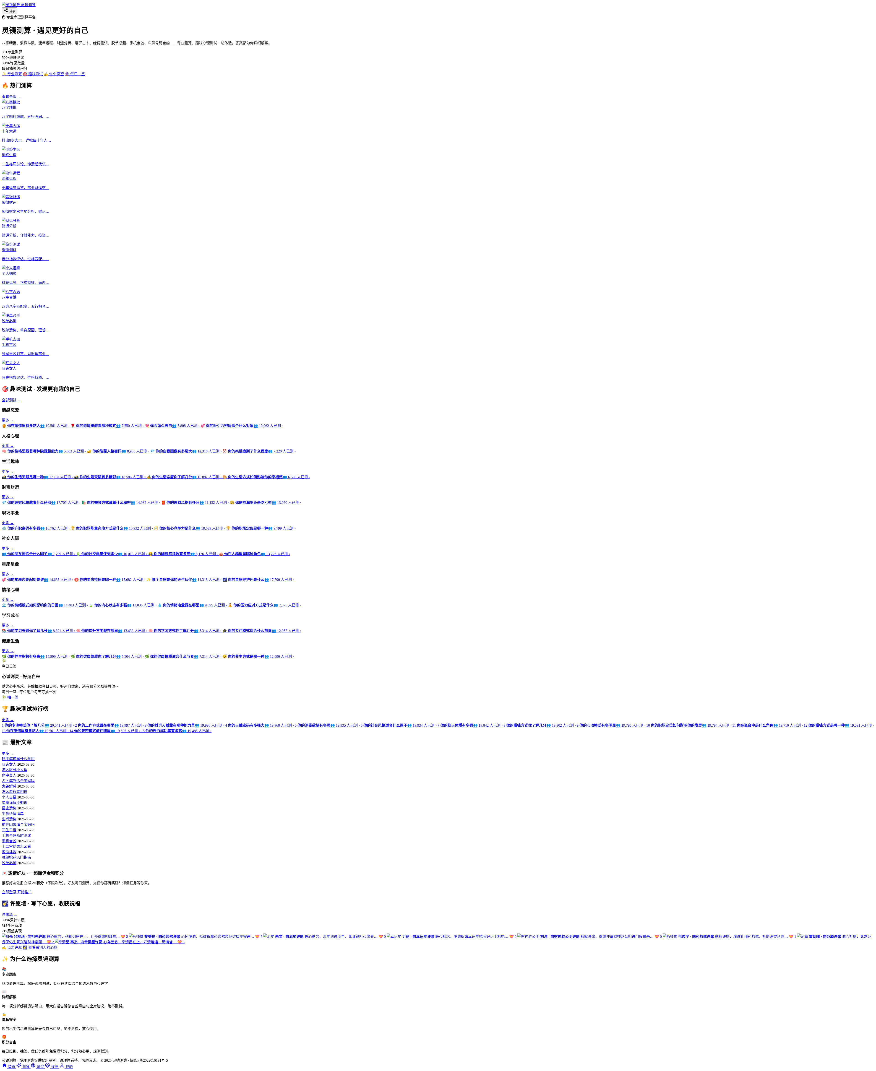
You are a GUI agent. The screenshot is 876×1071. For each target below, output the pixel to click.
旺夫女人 (9, 764)
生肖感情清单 (13, 814)
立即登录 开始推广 (17, 892)
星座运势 (9, 808)
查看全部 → (11, 97)
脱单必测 (9, 863)
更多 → (8, 420)
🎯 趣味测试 (33, 74)
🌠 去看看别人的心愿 (40, 947)
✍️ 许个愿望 (54, 74)
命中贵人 (9, 775)
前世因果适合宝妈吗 (18, 825)
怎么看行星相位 (14, 792)
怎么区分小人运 (14, 770)
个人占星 (9, 797)
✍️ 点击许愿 (12, 947)
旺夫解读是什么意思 (18, 759)
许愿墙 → (9, 915)
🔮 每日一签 (75, 74)
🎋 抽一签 (10, 697)
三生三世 (9, 830)
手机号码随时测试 (16, 835)
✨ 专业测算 (12, 74)
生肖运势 (9, 819)
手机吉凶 (9, 841)
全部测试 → (11, 400)
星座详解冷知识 (14, 803)
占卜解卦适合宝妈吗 (18, 781)
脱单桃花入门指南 (16, 857)
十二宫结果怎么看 (16, 846)
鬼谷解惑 (9, 786)
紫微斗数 (9, 852)
